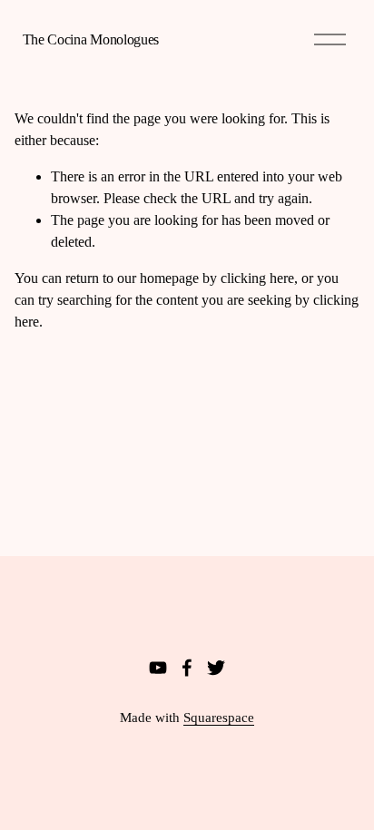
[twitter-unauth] (216, 668)
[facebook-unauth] (187, 668)
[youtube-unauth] (158, 668)
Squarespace (218, 717)
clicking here (257, 278)
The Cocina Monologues (91, 39)
